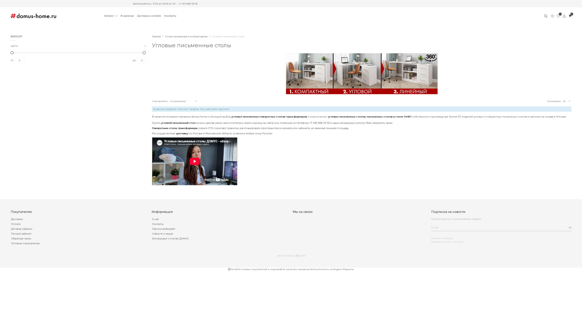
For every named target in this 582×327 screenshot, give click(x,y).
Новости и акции (162, 233)
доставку (182, 133)
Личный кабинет (21, 233)
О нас (155, 219)
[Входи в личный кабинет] (563, 16)
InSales (449, 238)
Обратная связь (21, 238)
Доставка (17, 219)
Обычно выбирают (163, 228)
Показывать (554, 101)
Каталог (109, 15)
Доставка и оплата (149, 15)
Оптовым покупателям (25, 243)
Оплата (15, 224)
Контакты (170, 15)
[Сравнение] (551, 16)
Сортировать (160, 101)
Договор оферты (21, 228)
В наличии (127, 15)
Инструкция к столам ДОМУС (170, 238)
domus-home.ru (200, 116)
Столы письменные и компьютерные (186, 36)
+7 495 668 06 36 (188, 3)
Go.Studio (458, 242)
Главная (157, 36)
